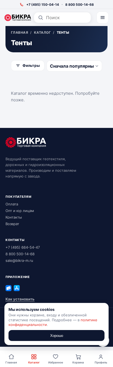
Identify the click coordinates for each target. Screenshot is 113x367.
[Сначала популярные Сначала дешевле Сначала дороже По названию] (74, 66)
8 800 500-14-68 (79, 4)
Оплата (11, 204)
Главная (11, 362)
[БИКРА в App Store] (17, 288)
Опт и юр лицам (19, 210)
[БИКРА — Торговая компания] (17, 17)
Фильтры (31, 65)
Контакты (13, 217)
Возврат (12, 224)
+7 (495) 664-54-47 (22, 247)
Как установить (20, 299)
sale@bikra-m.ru (19, 260)
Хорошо (56, 336)
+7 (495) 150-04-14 (42, 4)
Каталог (34, 362)
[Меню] (103, 18)
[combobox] (66, 17)
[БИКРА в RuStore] (8, 288)
